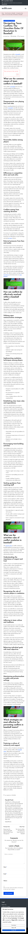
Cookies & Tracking (6, 906)
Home (3, 13)
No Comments (21, 36)
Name (5, 867)
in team (10, 238)
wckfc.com (7, 8)
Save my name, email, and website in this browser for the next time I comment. (13, 888)
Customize (13, 925)
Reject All (14, 927)
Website (5, 880)
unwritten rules (8, 545)
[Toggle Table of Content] (16, 74)
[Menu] (25, 8)
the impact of (7, 274)
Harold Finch (9, 800)
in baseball (17, 54)
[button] (8, 821)
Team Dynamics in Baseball (10, 13)
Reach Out (4, 904)
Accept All (13, 930)
